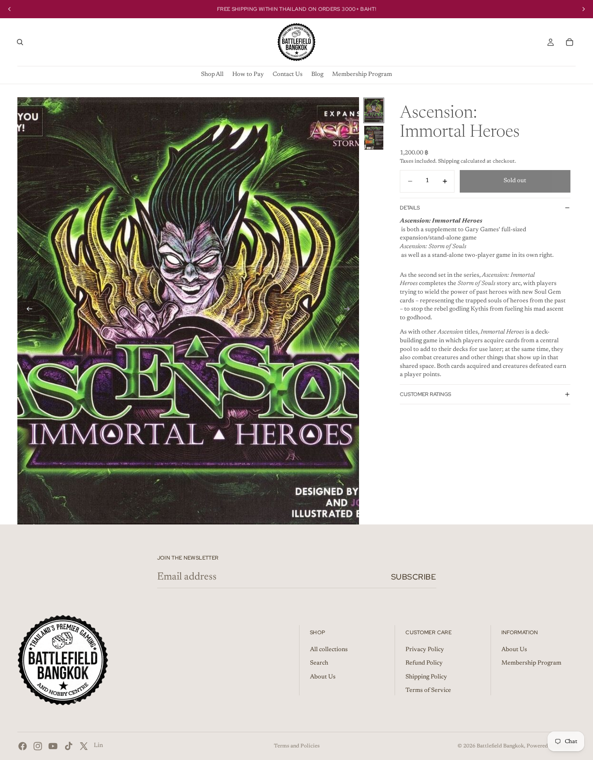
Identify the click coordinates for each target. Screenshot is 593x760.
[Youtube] (53, 746)
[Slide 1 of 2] (373, 110)
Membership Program (531, 663)
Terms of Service (428, 691)
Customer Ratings (425, 393)
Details (410, 207)
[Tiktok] (68, 746)
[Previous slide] (26, 310)
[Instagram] (38, 746)
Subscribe (413, 577)
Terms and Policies (297, 746)
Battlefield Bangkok (500, 746)
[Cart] (569, 42)
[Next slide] (349, 310)
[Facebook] (22, 746)
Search (319, 663)
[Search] (20, 42)
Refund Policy (424, 663)
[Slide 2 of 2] (373, 138)
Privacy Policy (424, 649)
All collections (329, 649)
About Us (323, 677)
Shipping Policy (426, 677)
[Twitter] (84, 746)
